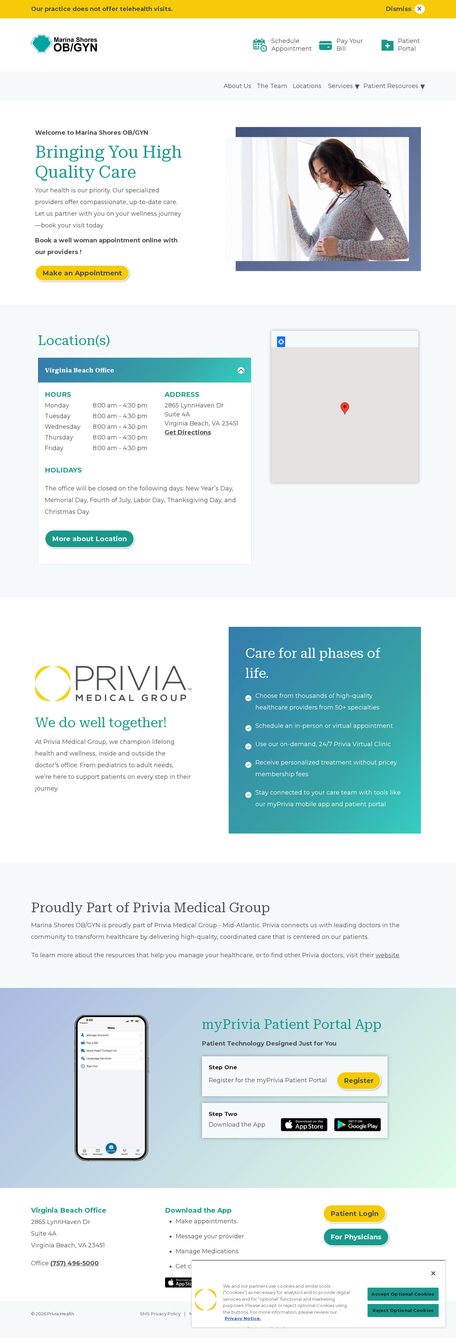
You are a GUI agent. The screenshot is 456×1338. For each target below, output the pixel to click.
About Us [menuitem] (237, 86)
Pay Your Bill (349, 44)
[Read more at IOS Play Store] (304, 1124)
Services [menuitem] (340, 86)
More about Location (89, 539)
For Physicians (356, 1237)
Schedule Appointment (291, 44)
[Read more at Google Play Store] (357, 1124)
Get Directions (188, 432)
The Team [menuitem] (272, 86)
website (387, 955)
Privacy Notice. (243, 1318)
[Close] (433, 1273)
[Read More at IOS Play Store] (182, 1282)
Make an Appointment (82, 273)
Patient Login (354, 1214)
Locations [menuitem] (307, 86)
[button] (344, 408)
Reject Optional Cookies (403, 1310)
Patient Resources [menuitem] (391, 86)
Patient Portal (409, 44)
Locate (281, 341)
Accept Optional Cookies (403, 1294)
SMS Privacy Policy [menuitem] (160, 1313)
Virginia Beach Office (79, 370)
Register (359, 1081)
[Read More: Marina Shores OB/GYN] (94, 45)
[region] (318, 1293)
